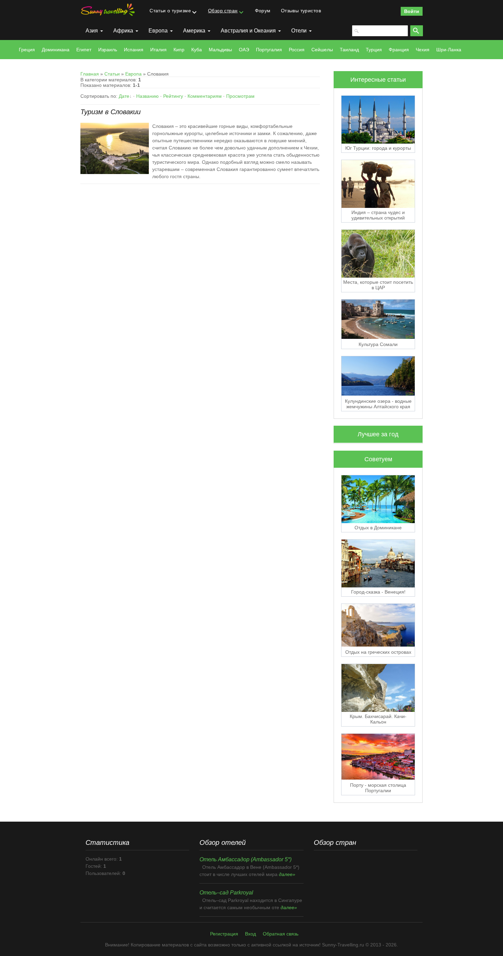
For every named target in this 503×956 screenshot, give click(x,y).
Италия (158, 49)
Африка (123, 30)
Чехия (422, 49)
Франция (399, 49)
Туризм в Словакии (110, 112)
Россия (297, 49)
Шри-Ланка (448, 49)
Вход (250, 934)
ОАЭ (244, 49)
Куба (196, 49)
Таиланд (349, 49)
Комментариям (205, 96)
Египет (83, 49)
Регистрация (224, 934)
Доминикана (55, 49)
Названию (147, 96)
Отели (299, 30)
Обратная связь (280, 934)
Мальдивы (220, 49)
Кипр (178, 49)
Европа (158, 30)
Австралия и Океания (248, 30)
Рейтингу (173, 96)
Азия (92, 30)
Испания (133, 49)
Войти (411, 11)
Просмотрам (240, 96)
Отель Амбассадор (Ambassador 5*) (245, 859)
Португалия (269, 49)
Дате (124, 96)
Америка (194, 30)
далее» (287, 874)
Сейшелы (322, 49)
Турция (374, 49)
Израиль (107, 49)
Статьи (112, 74)
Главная (89, 74)
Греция (27, 49)
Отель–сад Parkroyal (226, 892)
